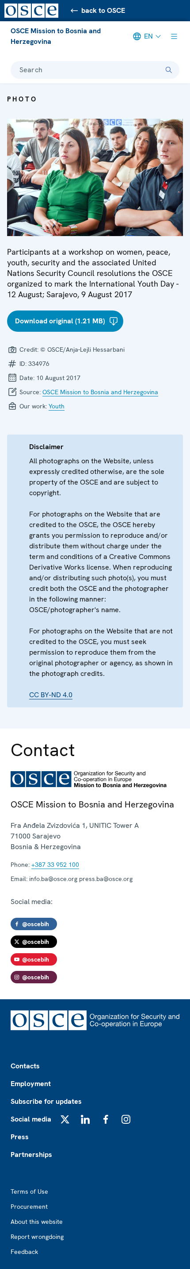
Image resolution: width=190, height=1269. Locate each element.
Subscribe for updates (46, 1101)
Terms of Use (29, 1191)
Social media (31, 1119)
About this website (37, 1222)
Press (20, 1136)
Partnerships (31, 1154)
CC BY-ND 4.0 (50, 694)
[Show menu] (174, 36)
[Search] (169, 70)
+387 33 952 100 (55, 865)
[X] (65, 1119)
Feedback (24, 1252)
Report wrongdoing (37, 1237)
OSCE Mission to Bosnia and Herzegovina (56, 36)
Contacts (25, 1066)
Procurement (29, 1207)
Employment (31, 1083)
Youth (57, 406)
